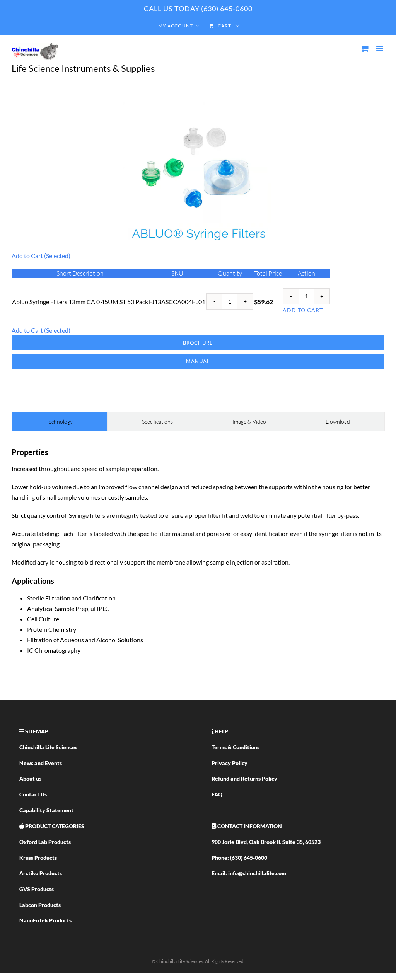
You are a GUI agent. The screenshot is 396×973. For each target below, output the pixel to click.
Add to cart (303, 310)
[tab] (60, 421)
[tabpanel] (198, 554)
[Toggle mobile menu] (380, 48)
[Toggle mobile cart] (365, 48)
